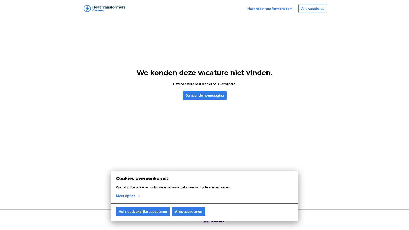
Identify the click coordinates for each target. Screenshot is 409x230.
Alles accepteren (188, 211)
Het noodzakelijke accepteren (143, 211)
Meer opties (125, 196)
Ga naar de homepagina (204, 95)
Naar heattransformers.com (269, 8)
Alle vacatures (312, 8)
